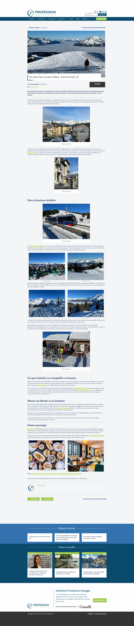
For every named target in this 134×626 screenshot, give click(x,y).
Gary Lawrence (34, 87)
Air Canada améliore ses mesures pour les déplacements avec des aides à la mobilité (66, 537)
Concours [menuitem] (71, 19)
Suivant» (47, 499)
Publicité (90, 614)
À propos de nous (101, 614)
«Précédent (33, 499)
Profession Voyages (34, 27)
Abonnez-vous (100, 600)
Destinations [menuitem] (41, 19)
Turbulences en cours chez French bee (39, 537)
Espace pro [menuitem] (62, 19)
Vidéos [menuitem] (78, 19)
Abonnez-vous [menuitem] (101, 19)
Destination (44, 27)
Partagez (97, 84)
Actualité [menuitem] (31, 19)
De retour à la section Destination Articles (93, 27)
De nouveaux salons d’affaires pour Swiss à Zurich (92, 537)
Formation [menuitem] (85, 19)
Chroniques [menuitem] (51, 19)
